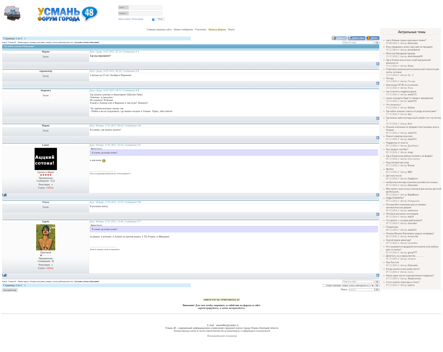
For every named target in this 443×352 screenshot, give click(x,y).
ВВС (410, 171)
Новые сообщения (183, 29)
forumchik (413, 236)
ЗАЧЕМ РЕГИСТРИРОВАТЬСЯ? (221, 299)
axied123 (412, 94)
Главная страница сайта (159, 29)
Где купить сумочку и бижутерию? (87, 42)
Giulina (411, 107)
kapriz (45, 221)
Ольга (45, 202)
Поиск (231, 29)
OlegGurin (413, 178)
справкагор (45, 71)
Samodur (412, 223)
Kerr (410, 123)
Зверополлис (414, 278)
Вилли (411, 165)
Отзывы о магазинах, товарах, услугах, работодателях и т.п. (51, 42)
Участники (200, 29)
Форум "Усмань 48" (9, 42)
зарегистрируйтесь (208, 308)
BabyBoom (413, 194)
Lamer (45, 145)
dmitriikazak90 (415, 56)
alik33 (411, 216)
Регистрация (137, 19)
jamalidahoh (414, 49)
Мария (45, 51)
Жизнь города (23, 42)
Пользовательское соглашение (222, 336)
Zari (410, 114)
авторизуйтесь (237, 308)
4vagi (410, 152)
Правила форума (217, 29)
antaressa (413, 210)
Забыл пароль (124, 19)
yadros (411, 284)
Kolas (411, 65)
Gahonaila (413, 43)
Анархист (45, 90)
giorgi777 (412, 252)
